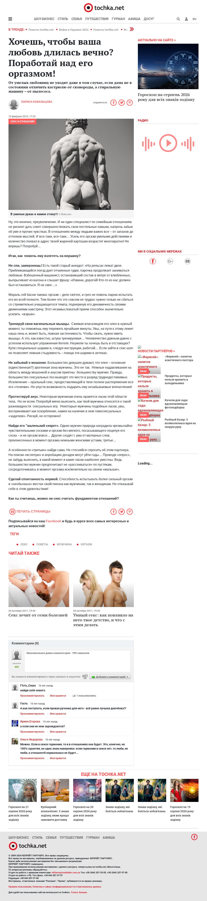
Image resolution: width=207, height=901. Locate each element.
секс (23, 544)
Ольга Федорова (31, 739)
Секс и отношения (22, 121)
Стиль (63, 19)
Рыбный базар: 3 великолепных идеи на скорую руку (180, 423)
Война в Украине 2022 (74, 29)
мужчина (64, 544)
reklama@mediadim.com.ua (66, 872)
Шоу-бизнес (44, 19)
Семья (76, 19)
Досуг (149, 19)
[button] (186, 19)
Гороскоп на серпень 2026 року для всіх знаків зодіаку (166, 97)
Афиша (134, 19)
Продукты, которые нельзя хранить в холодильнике (178, 379)
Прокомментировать (32, 695)
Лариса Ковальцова (36, 101)
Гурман (118, 19)
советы (42, 544)
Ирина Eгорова (30, 721)
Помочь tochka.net (41, 29)
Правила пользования (19, 886)
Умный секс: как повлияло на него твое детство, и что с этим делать (103, 619)
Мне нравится (58, 695)
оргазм (86, 544)
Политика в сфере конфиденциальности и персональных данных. (67, 886)
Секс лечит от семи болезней (38, 615)
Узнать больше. (79, 892)
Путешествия (97, 19)
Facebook (53, 521)
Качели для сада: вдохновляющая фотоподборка (176, 404)
